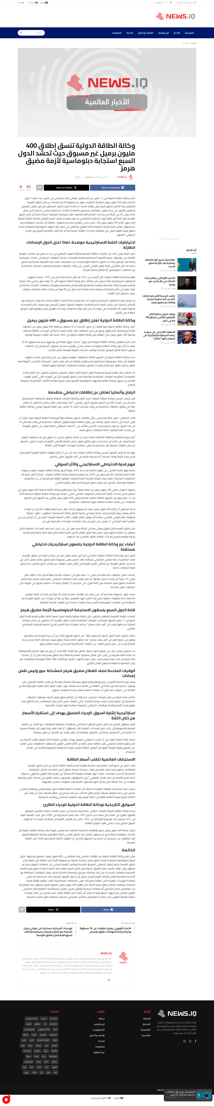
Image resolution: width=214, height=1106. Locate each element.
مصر (55, 1072)
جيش (46, 1050)
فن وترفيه (163, 33)
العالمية (186, 43)
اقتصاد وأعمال (145, 33)
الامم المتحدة (29, 1029)
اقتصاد (28, 1024)
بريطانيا (38, 1045)
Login (20, 2)
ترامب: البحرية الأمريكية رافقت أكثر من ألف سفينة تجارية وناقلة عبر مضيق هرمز (158, 299)
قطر (31, 1067)
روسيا (36, 1056)
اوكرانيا (54, 1045)
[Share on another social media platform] (39, 188)
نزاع (42, 1072)
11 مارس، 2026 (102, 177)
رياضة (102, 1018)
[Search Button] (20, 33)
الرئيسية (189, 33)
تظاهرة (54, 1050)
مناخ (48, 1072)
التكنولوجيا (99, 1030)
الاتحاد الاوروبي (43, 1029)
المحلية (147, 1024)
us (45, 1024)
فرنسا (39, 1061)
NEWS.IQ (122, 177)
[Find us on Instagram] (184, 1041)
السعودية (53, 1034)
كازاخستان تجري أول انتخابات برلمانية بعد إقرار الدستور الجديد (160, 263)
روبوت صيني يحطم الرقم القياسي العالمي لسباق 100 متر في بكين (160, 317)
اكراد (55, 1029)
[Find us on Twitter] (190, 1041)
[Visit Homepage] (176, 16)
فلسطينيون (29, 1061)
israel (43, 1018)
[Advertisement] (75, 16)
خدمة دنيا (27, 1050)
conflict (53, 1018)
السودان (43, 1034)
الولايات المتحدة (43, 1040)
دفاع (44, 1056)
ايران (46, 1045)
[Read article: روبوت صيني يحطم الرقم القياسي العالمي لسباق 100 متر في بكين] (186, 319)
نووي (26, 1072)
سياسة (54, 1061)
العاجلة (147, 1018)
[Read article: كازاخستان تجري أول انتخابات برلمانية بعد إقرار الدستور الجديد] (186, 265)
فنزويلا (54, 1067)
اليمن (32, 1040)
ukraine (53, 1024)
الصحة (130, 33)
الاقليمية (146, 1030)
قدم (46, 1067)
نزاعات (34, 1072)
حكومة (37, 1050)
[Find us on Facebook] (195, 1041)
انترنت (24, 1040)
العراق (25, 1034)
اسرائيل (37, 1024)
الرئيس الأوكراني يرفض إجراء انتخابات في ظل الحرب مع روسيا (159, 281)
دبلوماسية (53, 1056)
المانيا (55, 1040)
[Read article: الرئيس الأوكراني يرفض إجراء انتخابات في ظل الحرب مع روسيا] (186, 283)
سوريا (28, 1056)
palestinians (31, 1018)
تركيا (22, 1045)
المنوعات (117, 33)
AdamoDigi (161, 1089)
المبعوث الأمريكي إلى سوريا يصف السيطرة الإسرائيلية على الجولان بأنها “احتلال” (159, 335)
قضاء (39, 1067)
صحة (46, 1061)
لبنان (24, 1067)
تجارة (30, 1045)
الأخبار (177, 33)
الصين (34, 1034)
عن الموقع (99, 1052)
